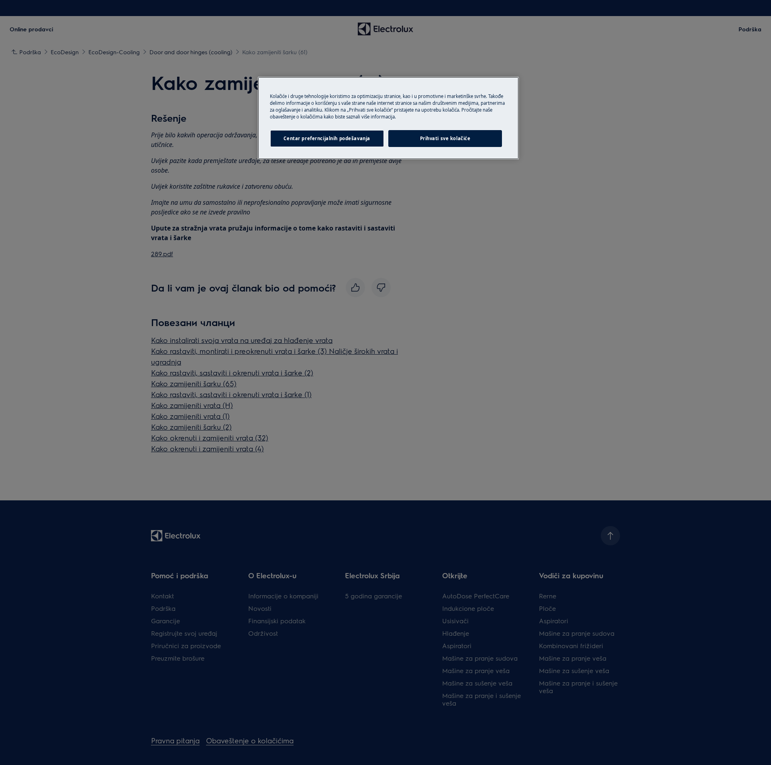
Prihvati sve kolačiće (445, 138)
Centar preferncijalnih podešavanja (327, 138)
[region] (388, 118)
